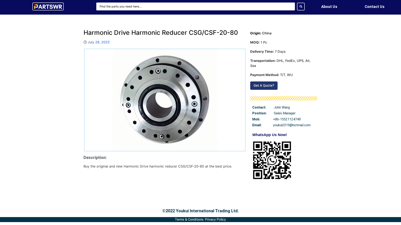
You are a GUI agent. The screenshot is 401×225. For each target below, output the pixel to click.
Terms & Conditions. (189, 219)
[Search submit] (301, 6)
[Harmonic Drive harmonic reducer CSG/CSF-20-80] (164, 100)
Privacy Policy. (215, 219)
